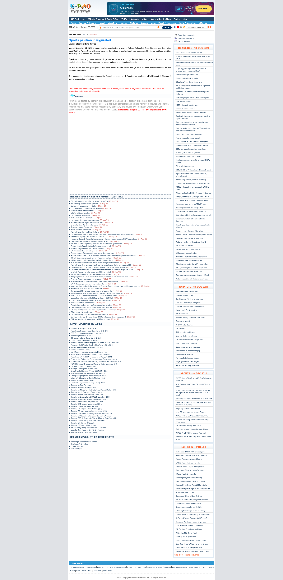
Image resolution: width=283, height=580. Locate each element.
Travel (102, 22)
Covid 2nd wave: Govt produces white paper (192, 141)
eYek (185, 19)
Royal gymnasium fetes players (187, 361)
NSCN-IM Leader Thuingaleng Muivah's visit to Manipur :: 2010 (94, 364)
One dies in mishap (183, 101)
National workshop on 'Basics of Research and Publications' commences (193, 129)
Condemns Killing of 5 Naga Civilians (190, 470)
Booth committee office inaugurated (189, 134)
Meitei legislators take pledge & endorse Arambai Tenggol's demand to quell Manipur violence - (110, 286)
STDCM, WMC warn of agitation (188, 152)
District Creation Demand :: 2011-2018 (85, 340)
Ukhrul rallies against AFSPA (187, 74)
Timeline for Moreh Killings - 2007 (83, 387)
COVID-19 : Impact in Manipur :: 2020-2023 (86, 333)
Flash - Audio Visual (154, 567)
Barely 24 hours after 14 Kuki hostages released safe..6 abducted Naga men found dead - (108, 255)
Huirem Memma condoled (185, 109)
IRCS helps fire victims (184, 245)
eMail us (203, 22)
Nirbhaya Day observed (184, 354)
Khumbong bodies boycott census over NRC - (92, 222)
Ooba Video (156, 19)
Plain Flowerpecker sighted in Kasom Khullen (193, 488)
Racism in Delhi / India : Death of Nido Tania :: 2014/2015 (91, 345)
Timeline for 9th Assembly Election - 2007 (86, 392)
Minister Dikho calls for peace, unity (189, 271)
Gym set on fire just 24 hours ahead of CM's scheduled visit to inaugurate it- (103, 317)
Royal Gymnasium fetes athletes (188, 408)
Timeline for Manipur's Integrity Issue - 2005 (87, 401)
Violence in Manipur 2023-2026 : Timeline (191, 455)
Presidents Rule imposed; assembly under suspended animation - (99, 281)
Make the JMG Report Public (187, 533)
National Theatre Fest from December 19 (191, 242)
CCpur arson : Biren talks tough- (87, 312)
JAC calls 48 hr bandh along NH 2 (188, 302)
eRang (145, 19)
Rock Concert (81, 570)
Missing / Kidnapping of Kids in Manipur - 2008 (88, 378)
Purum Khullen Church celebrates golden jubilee (194, 234)
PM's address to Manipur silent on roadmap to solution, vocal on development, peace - (107, 269)
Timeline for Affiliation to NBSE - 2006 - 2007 (87, 394)
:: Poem (185, 492)
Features (123, 22)
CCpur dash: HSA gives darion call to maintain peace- (95, 300)
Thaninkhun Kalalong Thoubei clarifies (190, 306)
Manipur (92, 22)
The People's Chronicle (79, 444)
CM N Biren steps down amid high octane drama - (93, 284)
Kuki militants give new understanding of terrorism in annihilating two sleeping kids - (106, 265)
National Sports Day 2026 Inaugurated (190, 466)
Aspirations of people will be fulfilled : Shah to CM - (94, 236)
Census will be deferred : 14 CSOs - (88, 206)
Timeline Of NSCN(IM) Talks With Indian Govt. (88, 420)
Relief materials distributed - (86, 229)
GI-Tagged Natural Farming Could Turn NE (191, 518)
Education (112, 22)
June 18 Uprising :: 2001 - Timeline (84, 432)
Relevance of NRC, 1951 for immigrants (190, 452)
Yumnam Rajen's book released (187, 358)
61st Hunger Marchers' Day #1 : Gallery (190, 481)
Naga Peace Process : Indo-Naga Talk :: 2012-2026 (89, 331)
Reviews (82, 22)
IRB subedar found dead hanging (188, 350)
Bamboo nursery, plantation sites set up (190, 317)
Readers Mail (91, 567)
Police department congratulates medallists (192, 429)
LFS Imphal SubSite (179, 567)
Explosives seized (183, 321)
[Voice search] (158, 27)
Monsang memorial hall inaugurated (189, 207)
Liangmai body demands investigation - (90, 220)
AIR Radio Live (77, 19)
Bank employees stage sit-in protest (189, 260)
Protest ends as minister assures (188, 249)
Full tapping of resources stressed (188, 156)
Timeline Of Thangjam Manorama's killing (86, 404)
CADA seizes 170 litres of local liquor (190, 299)
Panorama (171, 22)
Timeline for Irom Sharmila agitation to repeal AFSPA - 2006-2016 (95, 342)
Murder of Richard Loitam (80, 349)
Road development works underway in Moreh (192, 275)
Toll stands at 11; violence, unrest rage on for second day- (96, 291)
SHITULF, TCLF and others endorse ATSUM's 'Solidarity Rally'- (99, 295)
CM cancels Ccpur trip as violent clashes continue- (94, 314)
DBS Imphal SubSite (76, 567)
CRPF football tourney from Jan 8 (188, 425)
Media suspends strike (184, 295)
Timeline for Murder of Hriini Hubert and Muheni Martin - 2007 (93, 390)
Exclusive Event (140, 567)
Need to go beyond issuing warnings (189, 477)
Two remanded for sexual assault (188, 138)
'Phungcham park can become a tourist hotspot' (193, 183)
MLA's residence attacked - (85, 213)
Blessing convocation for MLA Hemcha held (192, 264)
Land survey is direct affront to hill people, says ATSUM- (96, 307)
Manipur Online (76, 448)
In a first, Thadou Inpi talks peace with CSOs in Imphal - (96, 272)
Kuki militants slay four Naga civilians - (90, 232)
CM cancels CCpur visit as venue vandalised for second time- (98, 310)
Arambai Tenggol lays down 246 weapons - (91, 279)
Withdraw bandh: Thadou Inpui (187, 291)
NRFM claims (181, 328)
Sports (72, 570)
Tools (181, 22)
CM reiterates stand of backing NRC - (89, 251)
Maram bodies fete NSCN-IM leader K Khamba (193, 193)
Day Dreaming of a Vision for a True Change (192, 544)
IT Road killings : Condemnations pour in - (91, 208)
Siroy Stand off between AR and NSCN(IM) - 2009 (89, 371)
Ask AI (167, 27)
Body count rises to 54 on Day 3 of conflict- (91, 288)
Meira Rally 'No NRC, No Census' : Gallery (192, 540)
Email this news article (186, 35)
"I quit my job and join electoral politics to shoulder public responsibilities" (191, 69)
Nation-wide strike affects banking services (192, 279)
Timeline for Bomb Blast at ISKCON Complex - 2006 (90, 397)
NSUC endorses (182, 313)
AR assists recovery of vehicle (187, 365)
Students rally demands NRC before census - (92, 248)
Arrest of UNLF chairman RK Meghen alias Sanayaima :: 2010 (94, 359)
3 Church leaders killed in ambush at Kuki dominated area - (97, 260)
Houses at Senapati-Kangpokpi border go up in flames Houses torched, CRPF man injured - (109, 239)
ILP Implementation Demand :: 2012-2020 (86, 338)
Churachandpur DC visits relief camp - (89, 225)
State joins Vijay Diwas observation (189, 82)
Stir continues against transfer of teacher (191, 112)
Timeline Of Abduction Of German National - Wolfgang (91, 416)
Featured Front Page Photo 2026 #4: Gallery (192, 485)
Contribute (191, 22)
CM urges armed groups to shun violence (191, 149)
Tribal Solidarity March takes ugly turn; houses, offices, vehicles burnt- (101, 293)
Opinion (211, 567)
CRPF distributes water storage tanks (190, 339)
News (73, 22)
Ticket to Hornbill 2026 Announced (188, 503)
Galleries (134, 22)
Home (84, 34)
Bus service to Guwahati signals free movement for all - (96, 246)
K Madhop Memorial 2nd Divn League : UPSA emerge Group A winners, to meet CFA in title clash (193, 392)
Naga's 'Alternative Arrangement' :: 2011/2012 (87, 347)
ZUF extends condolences (185, 332)
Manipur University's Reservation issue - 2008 (88, 373)
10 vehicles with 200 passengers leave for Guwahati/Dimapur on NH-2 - (101, 243)
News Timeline (194, 567)
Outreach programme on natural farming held (192, 97)
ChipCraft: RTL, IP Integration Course (189, 547)
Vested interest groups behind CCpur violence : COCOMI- (96, 298)
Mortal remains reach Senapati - (87, 210)
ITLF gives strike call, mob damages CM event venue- (95, 319)
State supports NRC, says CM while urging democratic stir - (97, 253)
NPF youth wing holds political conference (191, 267)
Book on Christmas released (186, 336)
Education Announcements (116, 567)
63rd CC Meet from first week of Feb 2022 (191, 412)
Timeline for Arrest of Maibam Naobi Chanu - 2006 (89, 399)
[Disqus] (120, 153)
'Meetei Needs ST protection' (186, 474)
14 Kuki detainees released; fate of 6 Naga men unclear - (96, 258)
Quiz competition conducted (186, 343)
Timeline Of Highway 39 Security (83, 423)
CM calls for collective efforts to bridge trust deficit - (94, 201)
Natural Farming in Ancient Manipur (189, 459)
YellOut (124, 19)
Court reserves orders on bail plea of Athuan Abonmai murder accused (192, 123)
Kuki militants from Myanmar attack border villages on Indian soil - (100, 262)
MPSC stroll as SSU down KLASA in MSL (192, 416)
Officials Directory (96, 19)
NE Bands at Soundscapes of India (189, 529)
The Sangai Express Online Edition (84, 441)
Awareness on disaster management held (191, 256)
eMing (168, 19)
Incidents (167, 567)
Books (177, 19)
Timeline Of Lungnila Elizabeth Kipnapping (86, 408)
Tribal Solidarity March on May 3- (88, 302)
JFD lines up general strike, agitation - (89, 203)
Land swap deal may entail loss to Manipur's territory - (95, 241)
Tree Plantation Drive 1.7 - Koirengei (189, 525)
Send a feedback (184, 41)
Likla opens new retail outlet (186, 253)
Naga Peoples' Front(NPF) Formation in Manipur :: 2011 (91, 357)
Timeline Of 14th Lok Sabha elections (84, 406)
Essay (129, 567)
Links (153, 22)
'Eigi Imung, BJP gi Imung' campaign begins (192, 200)
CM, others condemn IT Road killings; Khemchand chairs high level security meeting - (107, 234)
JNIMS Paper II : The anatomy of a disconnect (193, 514)
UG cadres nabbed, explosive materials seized (193, 215)
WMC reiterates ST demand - (86, 217)
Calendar (135, 19)
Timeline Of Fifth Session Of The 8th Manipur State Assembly (94, 418)
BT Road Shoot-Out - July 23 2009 (83, 366)
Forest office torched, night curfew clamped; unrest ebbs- (96, 305)
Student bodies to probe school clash (189, 238)
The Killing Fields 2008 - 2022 (82, 335)
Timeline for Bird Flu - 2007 (81, 385)
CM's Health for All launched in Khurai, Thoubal (193, 170)
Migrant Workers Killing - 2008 (82, 380)
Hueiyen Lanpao (77, 446)
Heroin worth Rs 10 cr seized (186, 310)
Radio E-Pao (112, 19)
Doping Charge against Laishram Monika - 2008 (88, 375)
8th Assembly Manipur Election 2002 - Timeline (88, 427)
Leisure (144, 22)
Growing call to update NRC (186, 536)
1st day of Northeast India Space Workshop (192, 499)
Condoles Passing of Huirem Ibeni (191, 522)
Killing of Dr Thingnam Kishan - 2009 (84, 368)
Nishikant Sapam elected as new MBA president (194, 398)
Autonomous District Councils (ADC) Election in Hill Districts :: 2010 (96, 361)
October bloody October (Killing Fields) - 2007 (88, 383)
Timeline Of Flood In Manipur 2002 (83, 425)
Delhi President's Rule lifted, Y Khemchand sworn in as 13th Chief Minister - (103, 267)
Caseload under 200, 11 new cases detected (192, 145)
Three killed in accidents (185, 166)
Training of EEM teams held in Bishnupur (191, 211)
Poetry (203, 567)
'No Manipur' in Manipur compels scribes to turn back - (95, 274)
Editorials (100, 567)
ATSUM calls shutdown (184, 325)
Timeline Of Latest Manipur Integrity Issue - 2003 (89, 411)
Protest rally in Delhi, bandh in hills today (191, 179)
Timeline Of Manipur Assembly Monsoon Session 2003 (91, 413)
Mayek (161, 22)
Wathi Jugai (107, 570)
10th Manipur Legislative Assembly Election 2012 (89, 352)
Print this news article (186, 38)
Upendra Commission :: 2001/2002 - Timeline (87, 430)
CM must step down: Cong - (85, 215)
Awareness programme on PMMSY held (191, 204)
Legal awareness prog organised (188, 347)
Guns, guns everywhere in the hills (188, 507)
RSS (90, 570)
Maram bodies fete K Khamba (187, 78)
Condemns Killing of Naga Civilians (189, 496)
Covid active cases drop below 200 (189, 52)
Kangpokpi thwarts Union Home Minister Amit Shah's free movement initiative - (104, 276)
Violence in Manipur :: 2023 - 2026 (83, 328)
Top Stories (97, 570)
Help (119, 577)
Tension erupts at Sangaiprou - (86, 227)
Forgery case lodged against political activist (192, 196)
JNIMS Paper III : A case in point (188, 463)
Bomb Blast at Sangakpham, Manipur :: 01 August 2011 (91, 354)
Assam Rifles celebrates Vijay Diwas (190, 231)
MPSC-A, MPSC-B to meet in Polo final (191, 433)
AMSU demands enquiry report (187, 105)
